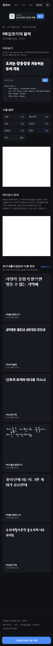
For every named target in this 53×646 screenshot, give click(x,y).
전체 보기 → (45, 267)
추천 (16, 5)
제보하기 (36, 625)
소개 (16, 625)
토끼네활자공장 (13, 27)
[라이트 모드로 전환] (47, 5)
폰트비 (7, 4)
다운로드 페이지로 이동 (26, 641)
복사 (45, 80)
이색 (23, 5)
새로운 (31, 5)
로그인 (39, 5)
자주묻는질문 (25, 625)
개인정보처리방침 (10, 628)
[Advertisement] (26, 167)
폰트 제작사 (7, 625)
